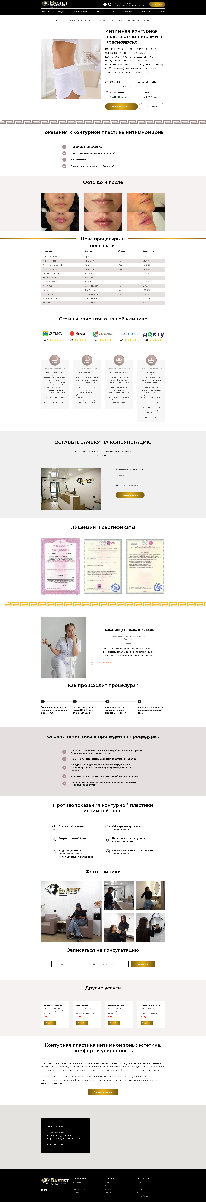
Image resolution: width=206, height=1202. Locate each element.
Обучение (145, 12)
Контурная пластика (104, 20)
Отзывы (128, 12)
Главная (45, 12)
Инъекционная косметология (78, 20)
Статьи (139, 1193)
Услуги (59, 20)
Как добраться (143, 1196)
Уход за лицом (78, 1182)
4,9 (45, 339)
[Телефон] (105, 4)
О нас (112, 12)
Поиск (162, 12)
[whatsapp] (109, 4)
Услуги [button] (61, 12)
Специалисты (80, 12)
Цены (98, 12)
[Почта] (45, 1190)
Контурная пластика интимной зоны (133, 20)
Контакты (109, 1193)
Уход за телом (78, 1186)
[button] (157, 4)
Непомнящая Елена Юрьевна (101, 663)
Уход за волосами (80, 1189)
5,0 (121, 339)
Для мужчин (77, 1193)
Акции (139, 1186)
